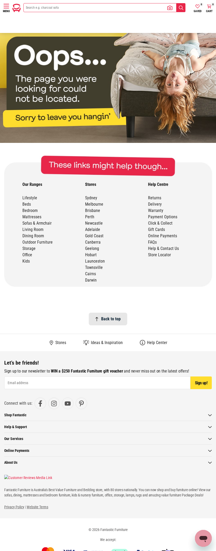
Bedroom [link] (30, 210)
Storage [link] (29, 248)
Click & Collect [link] (160, 223)
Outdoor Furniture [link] (37, 242)
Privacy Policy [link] (14, 507)
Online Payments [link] (162, 235)
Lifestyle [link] (29, 197)
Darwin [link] (91, 280)
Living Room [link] (32, 229)
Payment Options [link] (162, 216)
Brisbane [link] (92, 210)
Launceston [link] (95, 261)
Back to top (111, 318)
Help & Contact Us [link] (163, 248)
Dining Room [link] (33, 235)
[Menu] (6, 6)
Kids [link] (26, 261)
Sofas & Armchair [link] (37, 223)
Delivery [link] (155, 204)
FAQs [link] (152, 242)
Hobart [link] (91, 254)
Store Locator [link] (159, 254)
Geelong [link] (92, 248)
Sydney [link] (91, 197)
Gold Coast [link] (94, 235)
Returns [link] (154, 197)
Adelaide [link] (92, 229)
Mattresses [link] (31, 216)
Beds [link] (26, 204)
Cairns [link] (90, 273)
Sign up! (201, 382)
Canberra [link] (93, 242)
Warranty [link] (155, 210)
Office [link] (27, 254)
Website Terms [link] (37, 507)
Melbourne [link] (94, 204)
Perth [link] (89, 216)
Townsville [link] (94, 267)
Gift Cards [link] (156, 229)
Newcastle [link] (94, 223)
